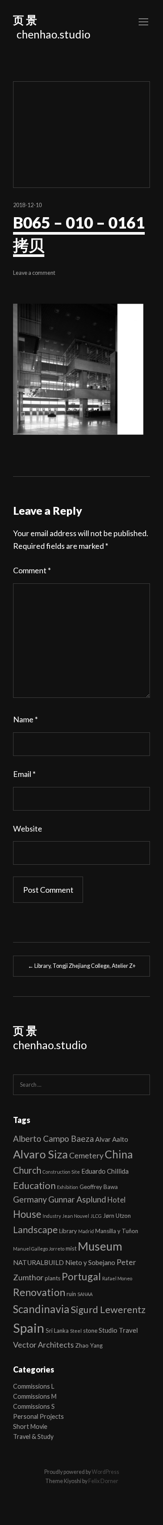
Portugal (81, 1276)
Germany (30, 1199)
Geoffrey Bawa (99, 1186)
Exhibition (67, 1187)
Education (34, 1185)
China (119, 1154)
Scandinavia (41, 1309)
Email (24, 774)
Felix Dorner (103, 1481)
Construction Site (61, 1172)
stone (90, 1330)
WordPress (105, 1472)
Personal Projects (38, 1416)
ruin (71, 1293)
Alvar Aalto (111, 1139)
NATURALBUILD (38, 1262)
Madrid (86, 1231)
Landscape (35, 1229)
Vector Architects (43, 1344)
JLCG (96, 1216)
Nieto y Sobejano (90, 1262)
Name (25, 719)
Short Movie (30, 1426)
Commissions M (35, 1396)
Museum (100, 1246)
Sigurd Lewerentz (108, 1309)
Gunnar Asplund (77, 1199)
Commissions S (34, 1406)
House (27, 1214)
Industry (52, 1216)
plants (52, 1278)
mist (71, 1248)
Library (68, 1230)
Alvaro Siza (40, 1154)
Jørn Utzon (117, 1215)
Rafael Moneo (117, 1278)
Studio (108, 1330)
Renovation (39, 1292)
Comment (32, 570)
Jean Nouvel (75, 1216)
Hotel (116, 1199)
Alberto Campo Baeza (53, 1138)
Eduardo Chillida (105, 1171)
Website (27, 828)
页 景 (25, 19)
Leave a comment (34, 273)
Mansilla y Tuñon (116, 1230)
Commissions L (33, 1386)
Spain (28, 1327)
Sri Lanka (57, 1330)
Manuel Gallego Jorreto (38, 1248)
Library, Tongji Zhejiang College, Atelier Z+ (82, 966)
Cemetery (86, 1155)
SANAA (85, 1294)
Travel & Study (33, 1436)
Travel (128, 1330)
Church (27, 1170)
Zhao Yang (89, 1345)
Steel (76, 1331)
